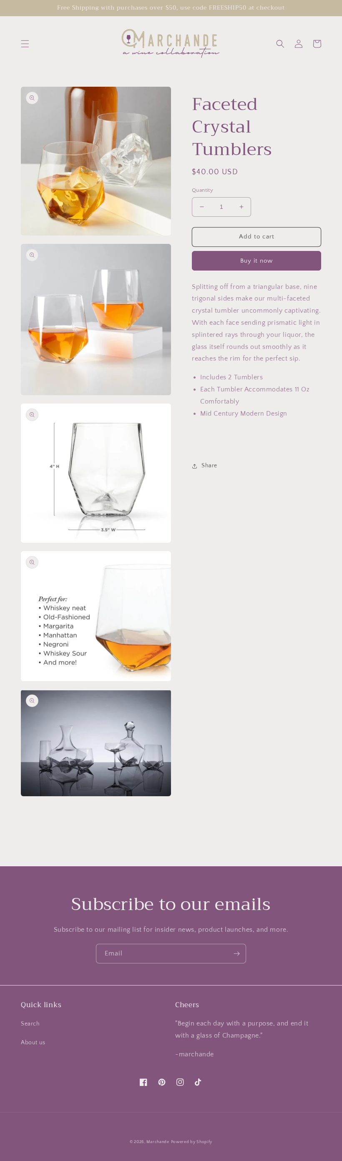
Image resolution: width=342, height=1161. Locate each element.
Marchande (157, 1142)
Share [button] (209, 465)
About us (33, 1042)
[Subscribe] (236, 953)
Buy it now (256, 260)
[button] (25, 44)
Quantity (202, 190)
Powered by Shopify (192, 1142)
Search (30, 1024)
